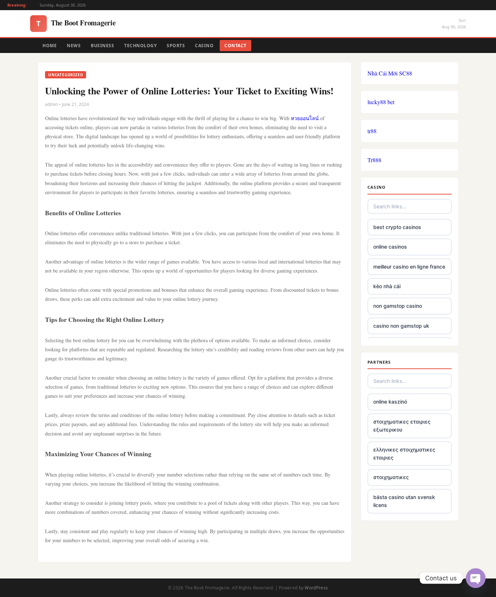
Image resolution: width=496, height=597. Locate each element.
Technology (140, 45)
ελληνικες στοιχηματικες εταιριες (404, 453)
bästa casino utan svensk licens (404, 501)
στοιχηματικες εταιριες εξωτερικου (402, 425)
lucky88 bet (380, 102)
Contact (235, 45)
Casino (204, 45)
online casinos (390, 247)
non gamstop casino (397, 306)
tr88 (372, 131)
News (74, 45)
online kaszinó (390, 401)
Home (49, 45)
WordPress (316, 588)
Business (102, 45)
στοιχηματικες (391, 477)
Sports (176, 45)
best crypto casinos (397, 227)
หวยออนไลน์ (305, 118)
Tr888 (374, 160)
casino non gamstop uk (401, 326)
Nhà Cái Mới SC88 (389, 73)
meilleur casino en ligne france (409, 266)
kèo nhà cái (387, 286)
